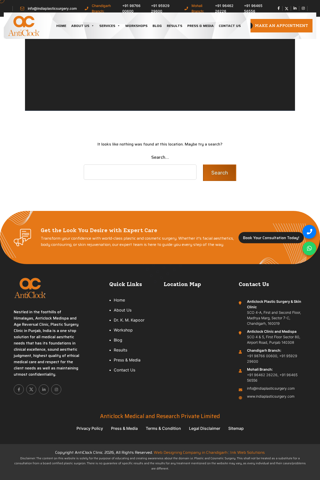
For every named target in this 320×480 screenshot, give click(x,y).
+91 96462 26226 (224, 8)
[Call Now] (309, 232)
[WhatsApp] (309, 248)
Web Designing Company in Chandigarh (191, 452)
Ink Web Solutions (247, 452)
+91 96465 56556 (253, 8)
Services (107, 25)
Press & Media (200, 25)
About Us (80, 25)
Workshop (123, 329)
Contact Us (230, 25)
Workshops (136, 25)
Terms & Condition (163, 428)
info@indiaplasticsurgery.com (52, 8)
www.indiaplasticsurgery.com (270, 396)
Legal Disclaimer (204, 428)
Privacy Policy (89, 428)
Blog (157, 25)
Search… (160, 157)
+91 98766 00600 (131, 8)
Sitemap (236, 428)
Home (61, 25)
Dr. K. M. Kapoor (129, 320)
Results (174, 25)
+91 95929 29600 (160, 8)
